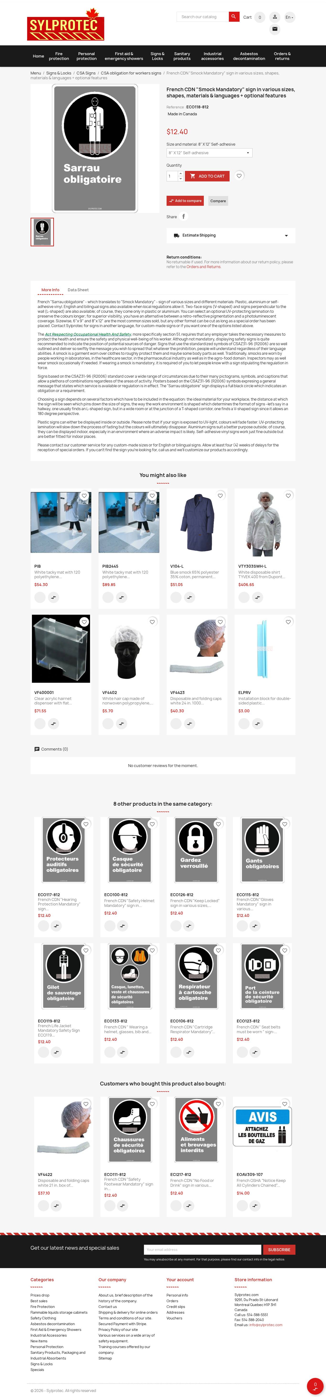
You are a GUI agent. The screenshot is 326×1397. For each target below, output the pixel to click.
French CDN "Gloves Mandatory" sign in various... (255, 904)
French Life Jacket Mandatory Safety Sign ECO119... (59, 1030)
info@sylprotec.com (265, 1325)
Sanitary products (182, 56)
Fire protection (59, 56)
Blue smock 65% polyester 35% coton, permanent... (194, 575)
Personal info (177, 1295)
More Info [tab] (50, 289)
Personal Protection (47, 1346)
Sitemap (105, 1358)
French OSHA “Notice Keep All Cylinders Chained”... (261, 1183)
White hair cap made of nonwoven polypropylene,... (127, 701)
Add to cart (207, 176)
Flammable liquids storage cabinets (59, 1312)
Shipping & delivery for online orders (128, 1312)
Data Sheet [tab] (78, 289)
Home (38, 56)
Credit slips (176, 1306)
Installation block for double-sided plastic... (264, 701)
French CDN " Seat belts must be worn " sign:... (258, 1029)
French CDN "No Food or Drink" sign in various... (192, 1183)
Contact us (108, 1306)
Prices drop (40, 1295)
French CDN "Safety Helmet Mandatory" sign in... (129, 903)
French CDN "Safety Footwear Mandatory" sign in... (128, 1184)
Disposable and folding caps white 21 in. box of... (63, 1183)
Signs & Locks (157, 56)
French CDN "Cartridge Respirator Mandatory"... (192, 1029)
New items (39, 1341)
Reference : (176, 107)
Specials (37, 1369)
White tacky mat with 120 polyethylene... (57, 575)
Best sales (39, 1301)
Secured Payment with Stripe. (123, 1324)
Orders (172, 1301)
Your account (180, 1279)
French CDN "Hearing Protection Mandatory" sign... (59, 904)
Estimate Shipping (231, 235)
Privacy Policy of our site (118, 1329)
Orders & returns (282, 56)
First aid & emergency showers (124, 56)
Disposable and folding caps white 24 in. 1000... (196, 701)
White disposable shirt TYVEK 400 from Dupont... (261, 575)
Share (183, 216)
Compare (218, 201)
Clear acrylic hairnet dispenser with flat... (53, 701)
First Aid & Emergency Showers (56, 1329)
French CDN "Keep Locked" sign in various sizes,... (195, 903)
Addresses (175, 1312)
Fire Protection (43, 1306)
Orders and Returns (204, 266)
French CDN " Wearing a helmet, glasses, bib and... (127, 1029)
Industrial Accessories (49, 1335)
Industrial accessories (212, 56)
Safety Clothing (43, 1318)
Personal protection (87, 56)
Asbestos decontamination (249, 56)
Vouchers (174, 1318)
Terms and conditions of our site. (125, 1318)
